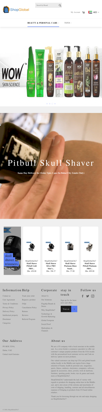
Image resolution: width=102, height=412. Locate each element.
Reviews (25, 315)
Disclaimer (7, 319)
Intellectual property (10, 315)
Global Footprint (47, 320)
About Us (44, 296)
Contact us (6, 296)
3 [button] (52, 103)
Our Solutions (46, 299)
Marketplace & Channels (46, 329)
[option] (51, 66)
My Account (75, 12)
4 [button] (55, 103)
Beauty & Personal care (42, 22)
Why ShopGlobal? (48, 310)
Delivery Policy (8, 311)
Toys (67, 22)
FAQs (24, 303)
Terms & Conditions (10, 303)
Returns (25, 311)
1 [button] (47, 103)
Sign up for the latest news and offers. (68, 301)
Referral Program (28, 319)
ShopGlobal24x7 (13, 410)
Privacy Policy (8, 307)
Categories (6, 323)
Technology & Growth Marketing (48, 315)
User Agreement (9, 299)
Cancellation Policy (29, 307)
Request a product (28, 299)
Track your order (28, 296)
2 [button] (49, 103)
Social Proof (46, 324)
